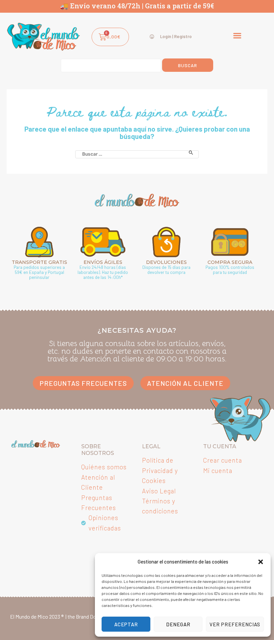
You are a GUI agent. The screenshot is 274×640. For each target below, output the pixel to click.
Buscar (187, 65)
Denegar (178, 624)
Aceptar (126, 624)
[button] (260, 561)
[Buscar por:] (137, 152)
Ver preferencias (235, 624)
